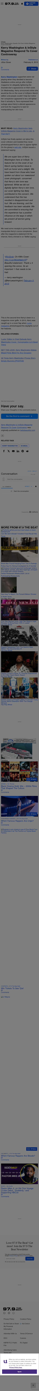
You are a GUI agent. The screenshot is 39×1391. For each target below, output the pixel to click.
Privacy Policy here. (15, 1367)
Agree (19, 1372)
